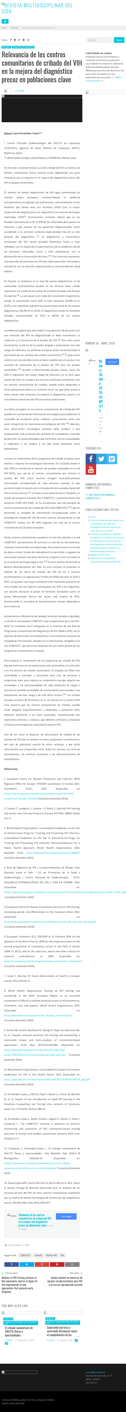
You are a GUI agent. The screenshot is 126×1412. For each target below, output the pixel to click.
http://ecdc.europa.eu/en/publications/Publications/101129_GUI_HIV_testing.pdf (50, 921)
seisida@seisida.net (95, 1372)
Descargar (66, 1216)
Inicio (92, 516)
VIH (62, 1255)
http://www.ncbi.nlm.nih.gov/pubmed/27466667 (53, 852)
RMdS (10, 1340)
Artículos (8, 1319)
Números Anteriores (100, 554)
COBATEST (25, 1255)
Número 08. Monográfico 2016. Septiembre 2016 (20, 1323)
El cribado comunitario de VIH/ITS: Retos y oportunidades (19, 1331)
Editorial (6, 47)
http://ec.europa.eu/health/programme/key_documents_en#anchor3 (43, 961)
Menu (5, 21)
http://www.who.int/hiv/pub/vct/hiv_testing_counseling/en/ (38, 1015)
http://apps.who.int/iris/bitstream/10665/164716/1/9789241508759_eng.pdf (47, 1079)
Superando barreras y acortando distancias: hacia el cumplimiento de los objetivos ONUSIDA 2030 (62, 1333)
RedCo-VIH (51, 1255)
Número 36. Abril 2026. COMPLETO (101, 385)
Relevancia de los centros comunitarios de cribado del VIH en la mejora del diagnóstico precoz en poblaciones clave (35, 1220)
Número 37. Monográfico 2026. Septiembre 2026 (62, 1322)
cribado (38, 1255)
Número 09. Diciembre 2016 (23, 47)
